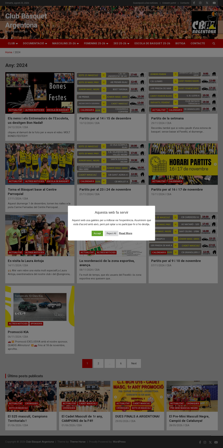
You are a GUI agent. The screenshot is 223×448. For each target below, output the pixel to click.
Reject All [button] (111, 233)
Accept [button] (97, 233)
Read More (125, 233)
